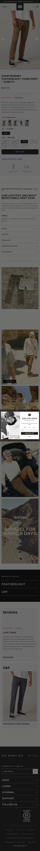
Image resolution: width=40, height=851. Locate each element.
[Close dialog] (38, 413)
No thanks (29, 436)
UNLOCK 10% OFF (29, 433)
